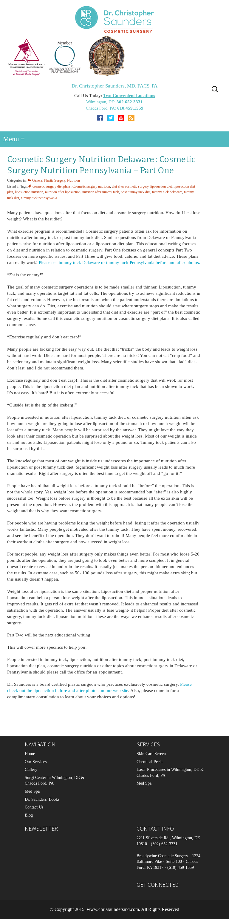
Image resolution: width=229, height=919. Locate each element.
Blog (29, 815)
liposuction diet (161, 186)
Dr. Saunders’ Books (42, 799)
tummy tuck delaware (167, 192)
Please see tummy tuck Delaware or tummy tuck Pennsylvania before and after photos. (119, 262)
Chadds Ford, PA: (101, 108)
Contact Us (34, 807)
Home (30, 753)
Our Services (36, 762)
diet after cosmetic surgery (130, 186)
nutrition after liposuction (63, 192)
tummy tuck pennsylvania (39, 198)
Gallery (31, 770)
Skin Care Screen (151, 753)
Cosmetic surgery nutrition (91, 186)
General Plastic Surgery (48, 180)
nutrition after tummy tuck (100, 192)
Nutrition (73, 180)
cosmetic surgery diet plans (52, 186)
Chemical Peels (149, 762)
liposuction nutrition (29, 192)
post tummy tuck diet (135, 192)
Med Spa (32, 791)
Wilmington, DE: (101, 102)
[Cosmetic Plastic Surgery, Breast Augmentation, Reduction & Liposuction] (114, 55)
